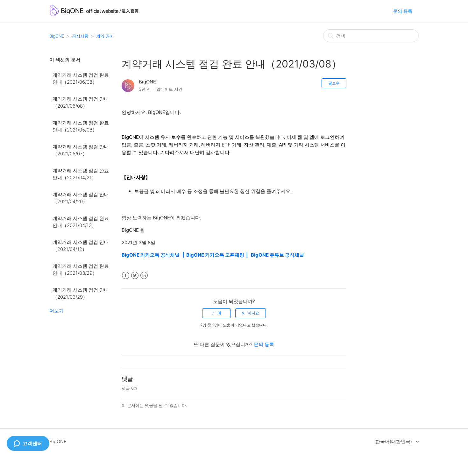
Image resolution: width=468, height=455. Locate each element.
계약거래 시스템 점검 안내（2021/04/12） (81, 245)
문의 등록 (402, 11)
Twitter (135, 276)
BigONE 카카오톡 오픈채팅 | (218, 255)
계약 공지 (105, 36)
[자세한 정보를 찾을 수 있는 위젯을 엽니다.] (27, 444)
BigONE (56, 36)
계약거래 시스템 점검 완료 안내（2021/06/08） (81, 78)
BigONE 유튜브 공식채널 (277, 255)
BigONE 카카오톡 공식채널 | (154, 255)
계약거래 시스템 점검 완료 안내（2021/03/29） (81, 269)
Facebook (126, 276)
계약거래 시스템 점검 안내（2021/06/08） (81, 102)
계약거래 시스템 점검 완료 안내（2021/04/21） (81, 174)
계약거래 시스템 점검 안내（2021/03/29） (81, 293)
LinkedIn (144, 276)
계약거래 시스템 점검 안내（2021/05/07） (81, 150)
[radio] (216, 313)
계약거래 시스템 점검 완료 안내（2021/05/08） (81, 126)
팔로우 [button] (334, 83)
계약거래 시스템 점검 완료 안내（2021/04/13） (81, 222)
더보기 (56, 311)
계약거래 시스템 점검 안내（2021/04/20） (81, 198)
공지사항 (80, 36)
